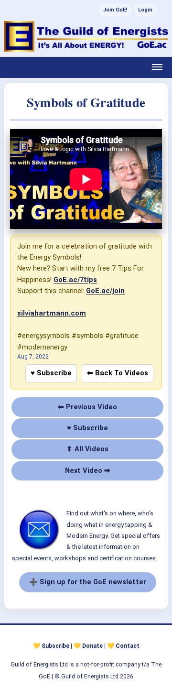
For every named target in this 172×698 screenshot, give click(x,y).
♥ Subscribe (51, 373)
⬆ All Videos (87, 449)
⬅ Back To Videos (117, 373)
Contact (128, 646)
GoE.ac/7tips (75, 279)
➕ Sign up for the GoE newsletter (87, 582)
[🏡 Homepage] (86, 36)
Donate (92, 646)
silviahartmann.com (51, 313)
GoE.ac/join (105, 290)
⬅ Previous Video (87, 407)
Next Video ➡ (87, 470)
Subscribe (55, 646)
